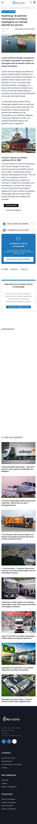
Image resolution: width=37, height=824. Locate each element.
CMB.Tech (24, 269)
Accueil (4, 8)
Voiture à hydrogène (8, 799)
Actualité (12, 8)
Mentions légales (7, 730)
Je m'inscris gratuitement (18, 259)
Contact (4, 768)
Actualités (4, 780)
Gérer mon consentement (11, 735)
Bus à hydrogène (7, 806)
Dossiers (4, 783)
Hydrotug (14, 269)
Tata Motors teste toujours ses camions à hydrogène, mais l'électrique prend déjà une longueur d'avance (18, 604)
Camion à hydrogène (8, 809)
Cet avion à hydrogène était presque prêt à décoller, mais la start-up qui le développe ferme (18, 503)
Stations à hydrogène (8, 787)
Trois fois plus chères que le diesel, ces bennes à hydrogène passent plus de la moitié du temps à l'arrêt (17, 537)
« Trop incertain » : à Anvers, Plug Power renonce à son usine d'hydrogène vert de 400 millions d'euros (18, 571)
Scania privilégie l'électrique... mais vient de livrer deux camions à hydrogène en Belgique (17, 469)
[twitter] (14, 741)
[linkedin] (3, 741)
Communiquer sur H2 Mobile (11, 764)
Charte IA (5, 733)
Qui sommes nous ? (8, 758)
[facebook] (9, 741)
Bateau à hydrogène (24, 8)
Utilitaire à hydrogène (8, 802)
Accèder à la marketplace (18, 307)
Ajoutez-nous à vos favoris (26, 29)
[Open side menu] (2, 2)
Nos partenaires (6, 761)
